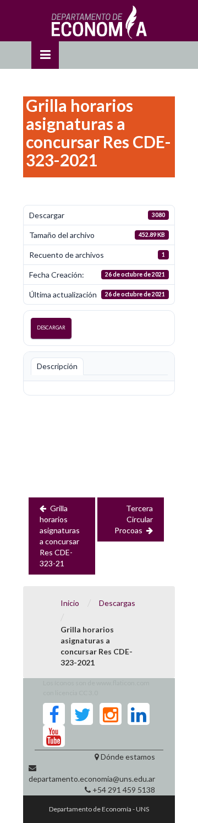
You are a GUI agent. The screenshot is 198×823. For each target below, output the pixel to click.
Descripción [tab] (57, 366)
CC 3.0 (88, 693)
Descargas (117, 603)
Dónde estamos (128, 756)
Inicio (70, 603)
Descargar (51, 327)
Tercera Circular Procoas (133, 519)
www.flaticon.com (123, 683)
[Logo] (99, 25)
